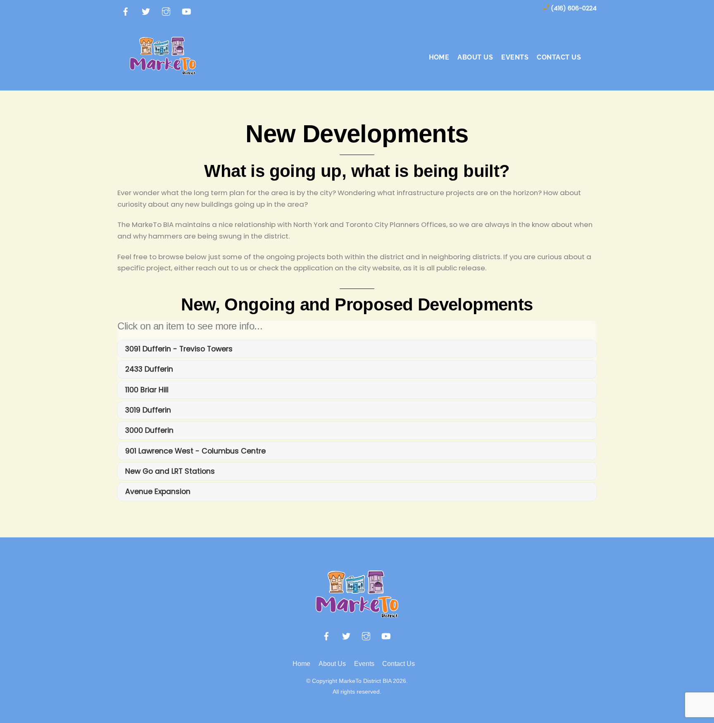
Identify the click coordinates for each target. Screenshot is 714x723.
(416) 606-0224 (574, 8)
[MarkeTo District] (163, 70)
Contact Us (559, 57)
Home (439, 57)
